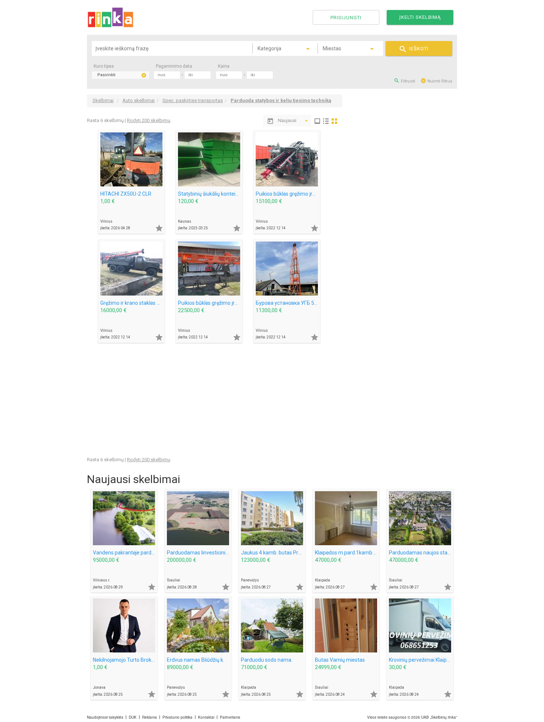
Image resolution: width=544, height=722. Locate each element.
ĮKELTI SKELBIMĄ (420, 17)
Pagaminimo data (174, 66)
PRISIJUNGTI (346, 17)
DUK (133, 717)
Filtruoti (404, 81)
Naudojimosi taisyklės (105, 717)
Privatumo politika (177, 717)
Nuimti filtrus (436, 81)
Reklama (149, 717)
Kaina (223, 66)
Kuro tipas (104, 66)
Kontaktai (206, 717)
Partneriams (230, 717)
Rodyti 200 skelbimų (148, 120)
